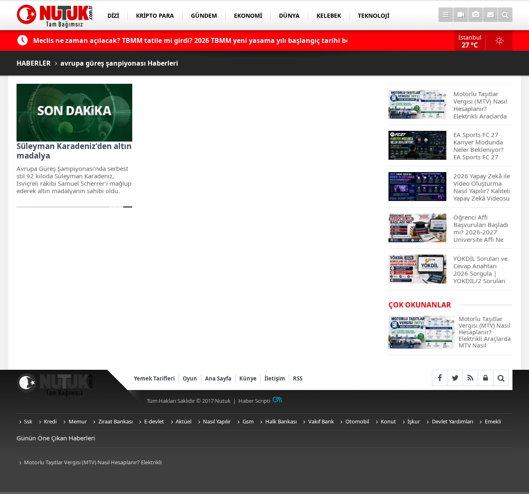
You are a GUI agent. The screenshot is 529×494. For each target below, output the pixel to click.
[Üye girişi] (485, 378)
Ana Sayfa (218, 378)
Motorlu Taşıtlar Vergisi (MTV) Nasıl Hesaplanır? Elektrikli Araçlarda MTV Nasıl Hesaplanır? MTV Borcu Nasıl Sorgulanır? (91, 463)
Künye (248, 378)
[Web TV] (460, 14)
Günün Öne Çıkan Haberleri (56, 438)
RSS (298, 378)
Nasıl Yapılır (217, 421)
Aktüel (183, 421)
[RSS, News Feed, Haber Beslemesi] (470, 378)
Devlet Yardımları (452, 421)
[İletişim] (490, 14)
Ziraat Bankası (115, 421)
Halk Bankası (281, 421)
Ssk (28, 421)
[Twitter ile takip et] (454, 378)
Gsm (248, 421)
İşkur (413, 421)
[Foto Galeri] (475, 14)
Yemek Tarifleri (154, 378)
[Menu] (445, 14)
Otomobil (357, 421)
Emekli (493, 421)
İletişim (274, 378)
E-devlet (154, 421)
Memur (78, 421)
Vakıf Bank (321, 421)
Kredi (50, 421)
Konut (388, 421)
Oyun (190, 378)
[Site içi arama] (505, 14)
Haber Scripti (254, 400)
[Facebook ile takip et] (439, 378)
